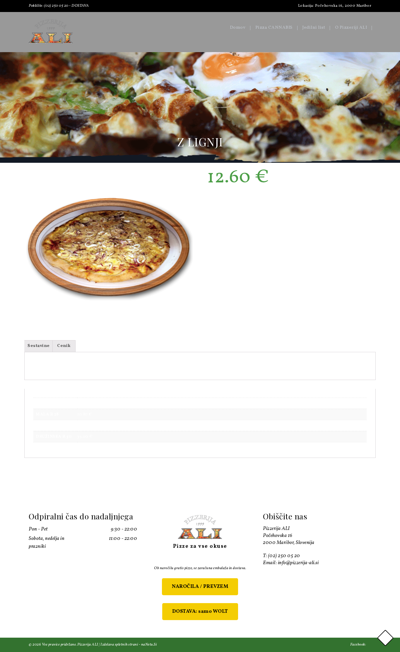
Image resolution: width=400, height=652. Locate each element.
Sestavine (39, 346)
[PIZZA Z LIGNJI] (108, 247)
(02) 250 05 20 (56, 5)
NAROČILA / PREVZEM (200, 586)
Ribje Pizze (244, 199)
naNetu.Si (149, 644)
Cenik (64, 346)
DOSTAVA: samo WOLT (200, 611)
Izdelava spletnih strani (119, 644)
